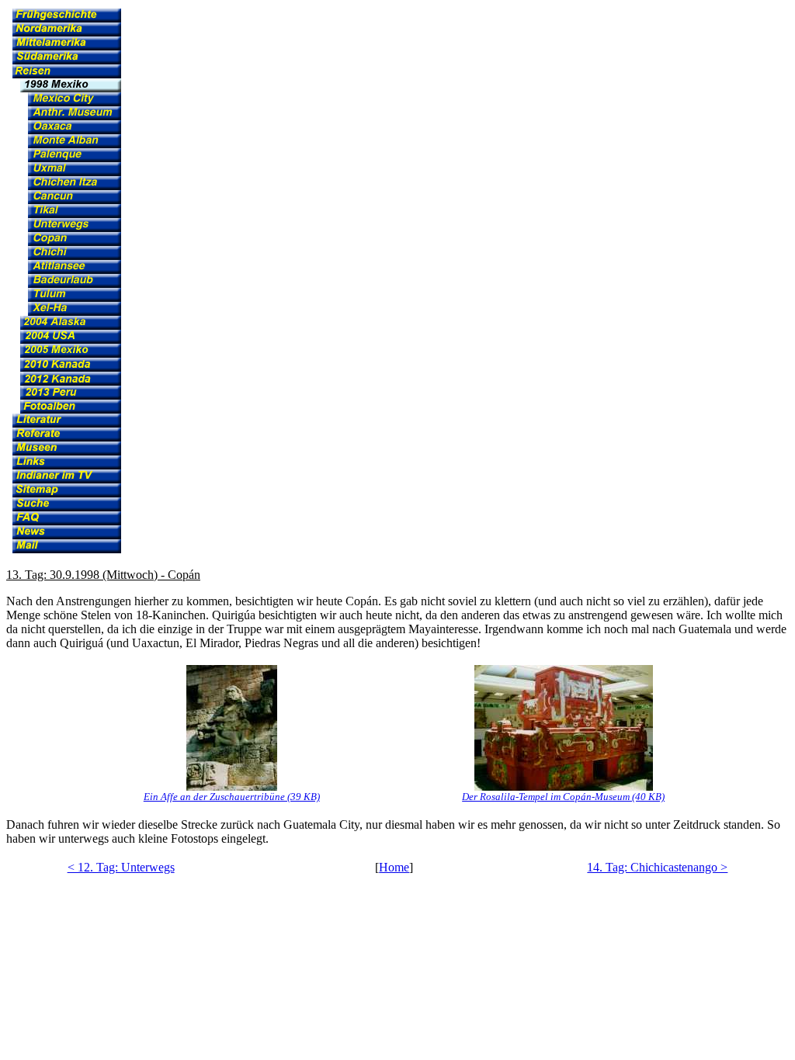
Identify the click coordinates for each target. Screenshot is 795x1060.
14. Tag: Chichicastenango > (657, 867)
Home (394, 867)
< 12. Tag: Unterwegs (121, 867)
